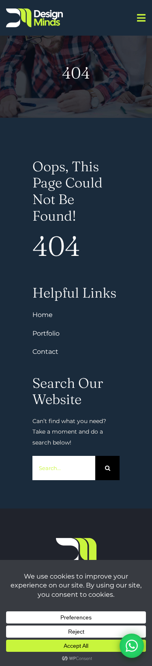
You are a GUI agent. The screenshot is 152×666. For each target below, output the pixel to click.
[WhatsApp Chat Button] (132, 646)
